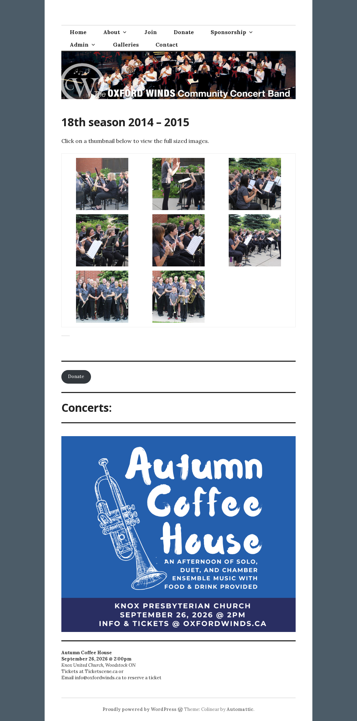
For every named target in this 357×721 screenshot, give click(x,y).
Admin (79, 44)
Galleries (126, 44)
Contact (166, 44)
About (111, 32)
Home (78, 32)
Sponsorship (228, 32)
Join (150, 32)
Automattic (240, 709)
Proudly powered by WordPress (139, 709)
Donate (184, 32)
